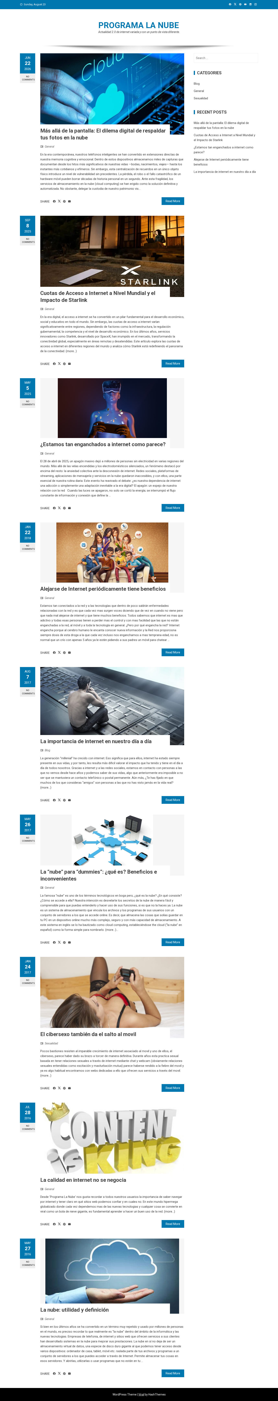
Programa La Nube (138, 25)
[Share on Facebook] (54, 201)
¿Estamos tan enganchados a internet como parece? (103, 444)
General (49, 146)
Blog (47, 750)
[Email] (69, 201)
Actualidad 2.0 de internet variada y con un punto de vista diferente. (139, 32)
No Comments (28, 78)
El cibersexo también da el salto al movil (88, 1034)
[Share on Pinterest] (64, 201)
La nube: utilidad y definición (74, 1310)
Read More (173, 201)
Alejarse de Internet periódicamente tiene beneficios (103, 589)
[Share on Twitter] (59, 201)
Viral (141, 1394)
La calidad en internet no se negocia (83, 1180)
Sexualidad (51, 1043)
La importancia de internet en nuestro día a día (96, 741)
